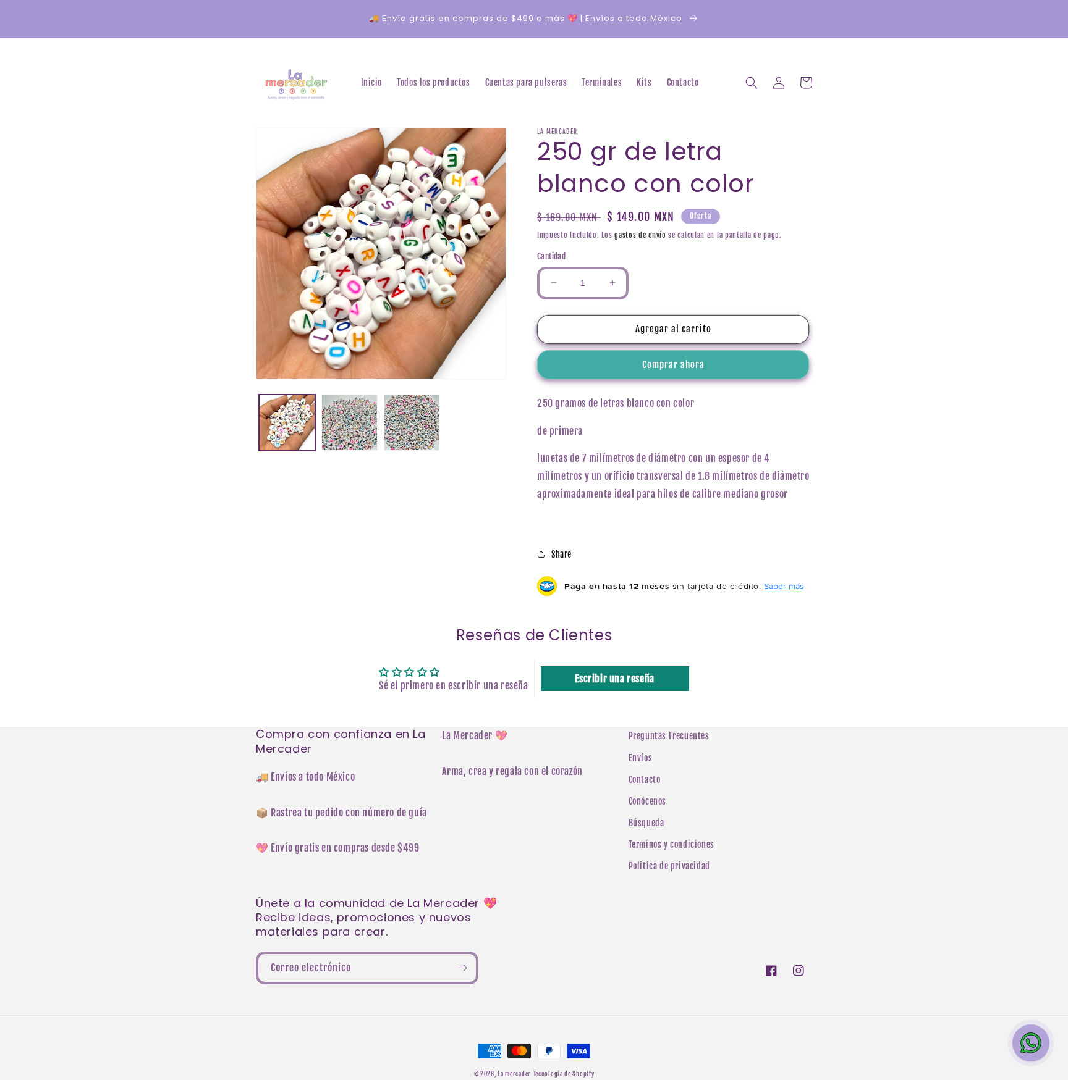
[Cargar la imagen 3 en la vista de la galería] (412, 423)
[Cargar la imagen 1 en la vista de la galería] (287, 423)
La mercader (514, 1074)
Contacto (645, 779)
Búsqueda (646, 823)
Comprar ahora (673, 364)
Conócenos (647, 801)
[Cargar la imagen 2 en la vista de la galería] (349, 423)
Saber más (784, 586)
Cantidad (551, 256)
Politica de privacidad (669, 866)
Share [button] (561, 554)
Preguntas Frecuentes (669, 735)
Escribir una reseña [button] (614, 678)
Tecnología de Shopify (564, 1074)
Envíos (641, 758)
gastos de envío (640, 235)
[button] (751, 82)
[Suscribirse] (462, 968)
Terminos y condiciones (671, 844)
